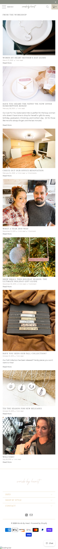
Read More (7, 63)
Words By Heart (23, 523)
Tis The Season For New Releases (22, 408)
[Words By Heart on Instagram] (27, 515)
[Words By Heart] (29, 6)
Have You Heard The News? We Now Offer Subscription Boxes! (27, 105)
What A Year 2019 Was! (16, 229)
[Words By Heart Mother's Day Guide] (29, 37)
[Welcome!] (29, 435)
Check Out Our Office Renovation (23, 170)
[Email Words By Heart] (31, 515)
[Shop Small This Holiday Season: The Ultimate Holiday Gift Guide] (29, 257)
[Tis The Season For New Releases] (29, 388)
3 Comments (32, 173)
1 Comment (32, 231)
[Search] (48, 7)
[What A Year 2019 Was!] (29, 202)
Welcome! (9, 457)
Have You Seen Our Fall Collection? (25, 353)
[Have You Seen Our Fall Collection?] (29, 320)
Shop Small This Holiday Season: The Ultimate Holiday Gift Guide (25, 280)
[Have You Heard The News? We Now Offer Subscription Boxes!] (29, 83)
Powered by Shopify (39, 523)
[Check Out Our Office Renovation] (29, 148)
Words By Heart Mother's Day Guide (24, 58)
